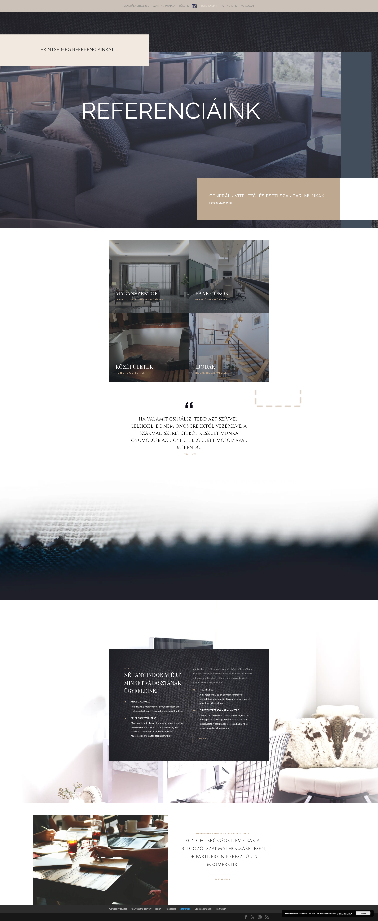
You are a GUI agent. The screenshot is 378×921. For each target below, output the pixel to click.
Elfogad (363, 913)
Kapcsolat (247, 6)
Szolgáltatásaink (221, 203)
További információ (344, 913)
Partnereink (229, 6)
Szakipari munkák (164, 6)
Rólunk (184, 6)
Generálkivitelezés (136, 6)
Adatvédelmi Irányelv (141, 909)
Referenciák (209, 6)
